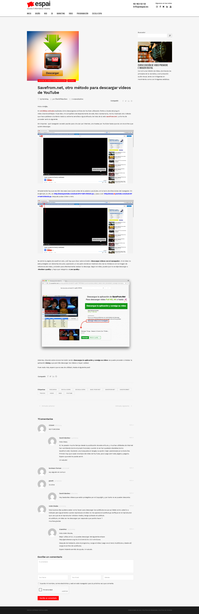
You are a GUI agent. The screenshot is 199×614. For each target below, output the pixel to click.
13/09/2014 (44, 99)
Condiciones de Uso (134, 610)
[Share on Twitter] (126, 100)
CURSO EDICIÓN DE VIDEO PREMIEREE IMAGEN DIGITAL (153, 66)
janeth (51, 481)
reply (132, 425)
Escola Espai (66, 389)
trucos (42, 393)
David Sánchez (61, 99)
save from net (95, 389)
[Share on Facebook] (123, 100)
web (60, 393)
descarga (53, 389)
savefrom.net (111, 116)
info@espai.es (140, 6)
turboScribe (125, 451)
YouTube (69, 393)
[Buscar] (170, 35)
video (52, 393)
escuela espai (80, 389)
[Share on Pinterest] (132, 100)
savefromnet (124, 389)
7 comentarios (77, 99)
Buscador (141, 32)
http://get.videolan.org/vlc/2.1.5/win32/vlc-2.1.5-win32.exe (79, 539)
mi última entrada (47, 111)
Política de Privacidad (150, 610)
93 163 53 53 (139, 3)
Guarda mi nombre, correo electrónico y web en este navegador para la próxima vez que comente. (77, 583)
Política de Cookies (165, 610)
